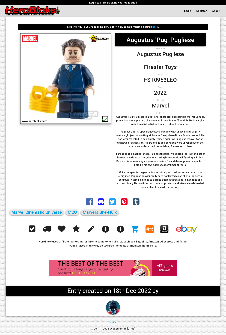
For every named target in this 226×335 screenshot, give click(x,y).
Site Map (113, 322)
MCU (72, 212)
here (155, 26)
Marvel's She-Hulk (100, 212)
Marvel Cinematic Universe (36, 212)
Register (201, 11)
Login (187, 11)
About (216, 11)
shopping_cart (135, 229)
